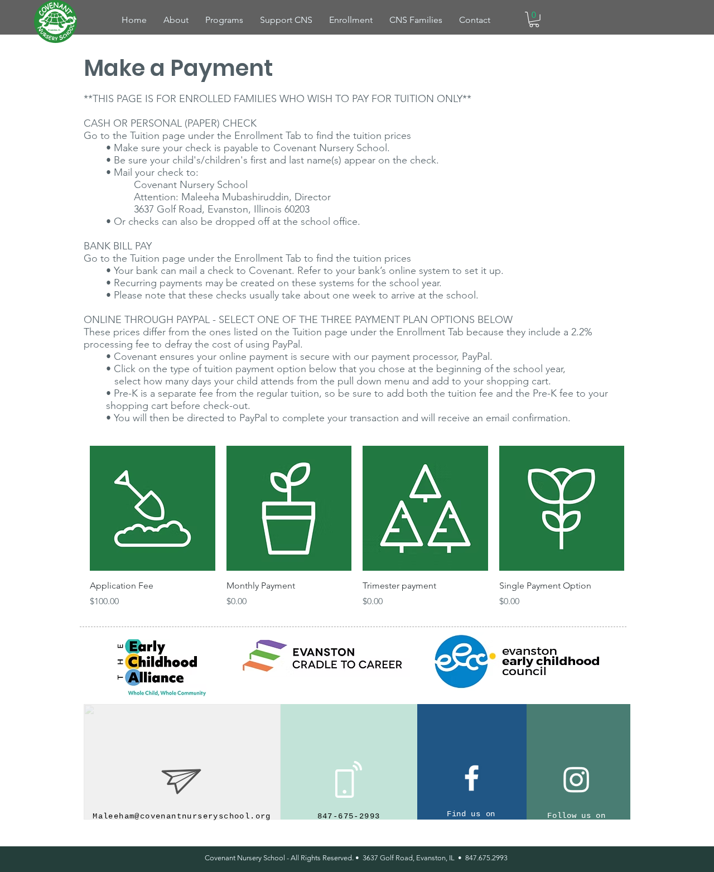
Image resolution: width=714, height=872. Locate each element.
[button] (534, 19)
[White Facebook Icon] (472, 778)
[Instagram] (576, 779)
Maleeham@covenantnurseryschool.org (182, 816)
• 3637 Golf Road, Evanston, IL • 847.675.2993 (431, 858)
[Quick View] (152, 508)
